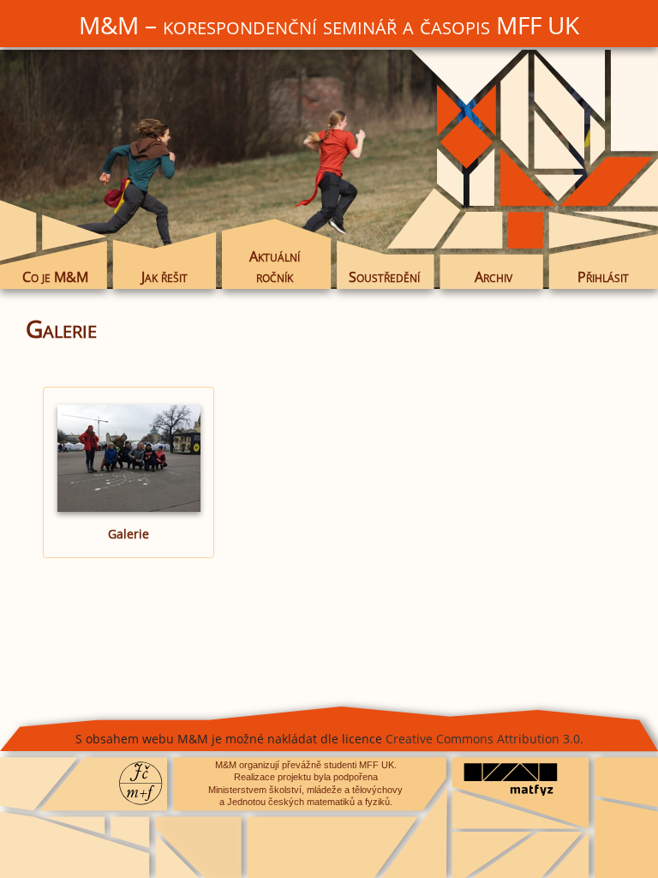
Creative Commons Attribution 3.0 (483, 739)
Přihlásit (603, 276)
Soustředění (384, 276)
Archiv (493, 276)
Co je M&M (55, 276)
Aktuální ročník (274, 266)
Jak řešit (164, 276)
